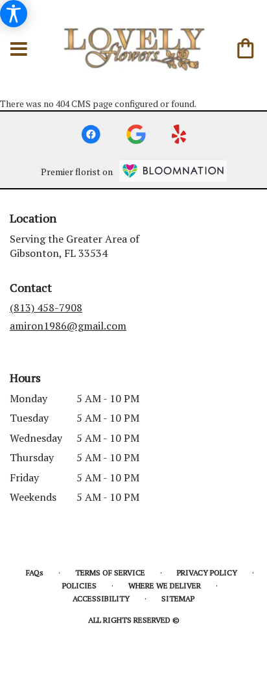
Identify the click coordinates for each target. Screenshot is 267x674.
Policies (79, 585)
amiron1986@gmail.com (68, 326)
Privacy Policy (207, 572)
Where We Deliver (164, 585)
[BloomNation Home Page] (173, 171)
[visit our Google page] (136, 134)
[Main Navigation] (19, 49)
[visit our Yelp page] (179, 134)
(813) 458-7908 (46, 307)
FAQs (34, 572)
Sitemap (177, 598)
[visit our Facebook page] (90, 134)
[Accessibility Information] (13, 13)
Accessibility (101, 598)
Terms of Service (110, 572)
